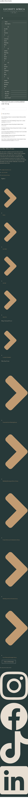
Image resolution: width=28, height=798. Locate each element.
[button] (14, 18)
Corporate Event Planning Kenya (6, 41)
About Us (7, 93)
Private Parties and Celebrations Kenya (6, 69)
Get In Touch (8, 97)
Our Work (7, 91)
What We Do (7, 23)
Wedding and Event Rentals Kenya (6, 83)
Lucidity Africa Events (6, 1)
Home (6, 21)
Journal (6, 95)
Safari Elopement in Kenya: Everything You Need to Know (12, 124)
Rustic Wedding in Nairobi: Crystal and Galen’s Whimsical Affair (13, 117)
